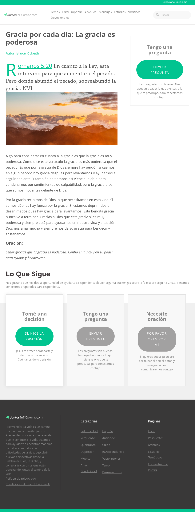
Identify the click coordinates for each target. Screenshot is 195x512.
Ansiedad (108, 438)
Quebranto (88, 445)
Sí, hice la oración (34, 336)
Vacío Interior (111, 459)
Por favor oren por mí (157, 339)
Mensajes (105, 12)
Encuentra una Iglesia (158, 467)
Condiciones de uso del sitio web (28, 484)
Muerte (85, 459)
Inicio (151, 431)
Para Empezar (72, 12)
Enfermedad (89, 431)
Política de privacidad (21, 479)
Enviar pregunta (159, 70)
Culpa (106, 445)
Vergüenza (88, 438)
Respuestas (155, 438)
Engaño (107, 431)
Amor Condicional (89, 468)
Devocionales (60, 18)
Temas (55, 12)
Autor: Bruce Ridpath (22, 53)
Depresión (87, 452)
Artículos (90, 12)
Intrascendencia (111, 452)
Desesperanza (111, 472)
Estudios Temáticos (127, 12)
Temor (106, 465)
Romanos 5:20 (35, 66)
